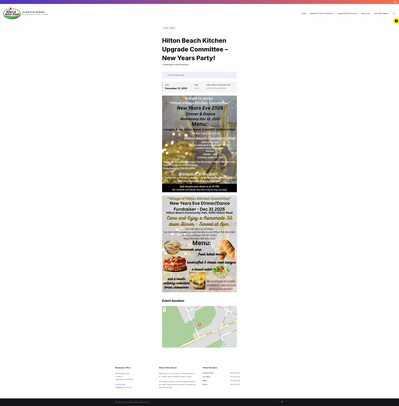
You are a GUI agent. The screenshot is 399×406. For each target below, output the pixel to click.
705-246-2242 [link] (120, 385)
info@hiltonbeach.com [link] (123, 387)
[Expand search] (394, 13)
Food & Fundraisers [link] (181, 64)
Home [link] (166, 28)
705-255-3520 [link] (235, 384)
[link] (396, 21)
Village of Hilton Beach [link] (33, 12)
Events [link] (172, 28)
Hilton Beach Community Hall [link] (218, 85)
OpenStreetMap (231, 346)
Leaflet (223, 346)
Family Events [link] (169, 64)
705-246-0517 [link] (235, 377)
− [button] (164, 311)
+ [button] (164, 308)
